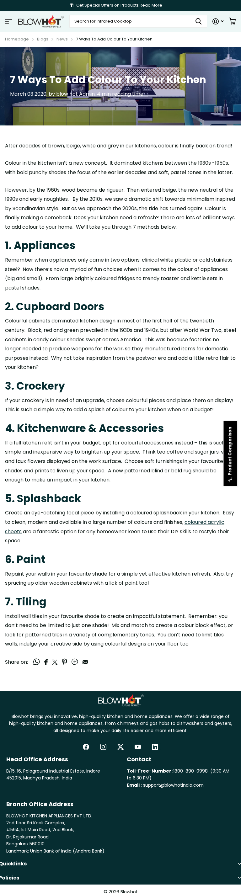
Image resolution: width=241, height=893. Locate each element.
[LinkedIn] (155, 747)
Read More (151, 5)
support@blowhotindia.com (173, 785)
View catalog (8, 21)
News (62, 39)
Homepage (17, 39)
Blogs (42, 39)
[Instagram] (103, 747)
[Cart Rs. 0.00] (232, 21)
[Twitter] (120, 747)
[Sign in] (218, 21)
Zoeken (198, 21)
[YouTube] (137, 747)
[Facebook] (86, 747)
